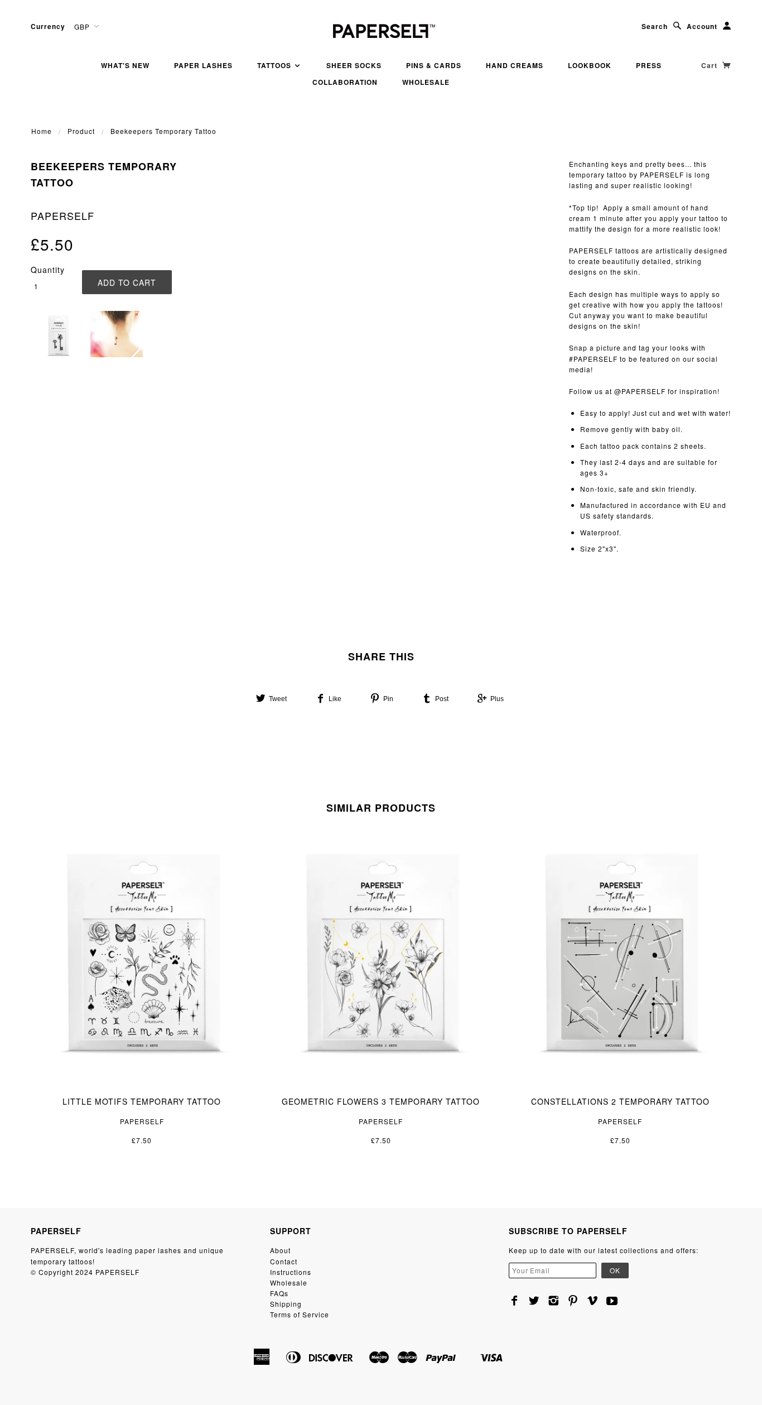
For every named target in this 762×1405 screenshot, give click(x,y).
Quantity (48, 269)
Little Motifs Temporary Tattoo (141, 1101)
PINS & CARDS (433, 65)
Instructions (290, 1272)
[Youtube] (612, 1300)
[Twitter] (534, 1300)
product (81, 131)
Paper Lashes (203, 65)
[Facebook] (514, 1300)
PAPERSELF (62, 215)
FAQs (279, 1293)
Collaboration (345, 82)
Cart (710, 65)
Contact (283, 1261)
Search (655, 26)
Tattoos (275, 65)
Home (41, 131)
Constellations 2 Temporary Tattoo (620, 1101)
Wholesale (426, 82)
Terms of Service (299, 1314)
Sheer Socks (354, 65)
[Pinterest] (573, 1300)
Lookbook (589, 65)
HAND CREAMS (514, 65)
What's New (125, 65)
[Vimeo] (593, 1300)
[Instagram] (554, 1300)
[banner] (380, 29)
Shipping (286, 1303)
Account (702, 26)
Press (649, 65)
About (280, 1250)
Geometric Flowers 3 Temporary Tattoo (381, 1101)
